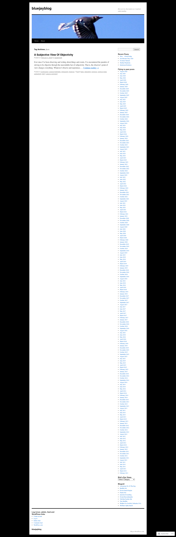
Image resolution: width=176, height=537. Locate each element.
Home (36, 41)
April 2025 (123, 106)
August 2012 (123, 434)
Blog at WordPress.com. (137, 531)
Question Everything (126, 495)
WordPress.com (38, 525)
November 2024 (124, 117)
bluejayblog (41, 8)
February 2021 (124, 214)
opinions (94, 72)
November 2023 (124, 143)
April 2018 (123, 287)
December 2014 (124, 374)
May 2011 (123, 466)
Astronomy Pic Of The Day (128, 486)
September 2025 (124, 95)
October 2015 (124, 352)
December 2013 (124, 400)
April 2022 (123, 184)
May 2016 (123, 337)
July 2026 (122, 73)
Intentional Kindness (126, 65)
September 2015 (124, 354)
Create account (38, 516)
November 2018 (124, 272)
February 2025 (124, 110)
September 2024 (124, 121)
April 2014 (123, 391)
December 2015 (124, 348)
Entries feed (37, 521)
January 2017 (124, 320)
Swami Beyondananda (126, 497)
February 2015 (124, 369)
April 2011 (123, 469)
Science (71, 72)
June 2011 (123, 464)
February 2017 (124, 317)
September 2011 (124, 458)
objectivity (87, 72)
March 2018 (123, 289)
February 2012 (124, 447)
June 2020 (123, 231)
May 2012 (123, 441)
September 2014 (124, 380)
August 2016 (123, 330)
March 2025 (123, 108)
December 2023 (124, 140)
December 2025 (124, 89)
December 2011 (124, 451)
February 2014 (124, 395)
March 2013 (123, 419)
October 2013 (124, 404)
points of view (102, 72)
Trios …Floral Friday (126, 56)
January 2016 (124, 346)
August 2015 (123, 356)
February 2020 (124, 240)
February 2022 (124, 188)
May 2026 (123, 78)
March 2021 (123, 212)
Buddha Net (123, 488)
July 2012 (122, 436)
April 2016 (123, 339)
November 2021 (124, 194)
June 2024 (123, 127)
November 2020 (124, 220)
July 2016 (122, 333)
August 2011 (123, 460)
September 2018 (124, 276)
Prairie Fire (123, 492)
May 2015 (123, 363)
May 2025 (123, 104)
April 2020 (123, 235)
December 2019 (124, 244)
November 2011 (124, 453)
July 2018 (122, 281)
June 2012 (123, 438)
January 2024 (124, 138)
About (43, 41)
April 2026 (123, 80)
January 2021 (124, 216)
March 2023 (123, 160)
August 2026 (123, 71)
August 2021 (123, 201)
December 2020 (124, 218)
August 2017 (123, 305)
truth (43, 74)
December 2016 (124, 322)
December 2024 (124, 115)
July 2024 (122, 125)
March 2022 (123, 186)
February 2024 (124, 136)
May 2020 (123, 233)
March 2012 (123, 445)
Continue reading (91, 67)
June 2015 (123, 361)
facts (82, 72)
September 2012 (124, 432)
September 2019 (124, 251)
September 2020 (124, 225)
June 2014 (123, 387)
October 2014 (124, 378)
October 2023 (124, 145)
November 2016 (124, 324)
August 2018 (123, 279)
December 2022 (124, 166)
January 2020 (124, 242)
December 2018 (124, 270)
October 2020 (124, 222)
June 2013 (123, 412)
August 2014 (123, 382)
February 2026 (124, 84)
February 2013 (124, 421)
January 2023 (124, 164)
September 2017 (124, 302)
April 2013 (123, 417)
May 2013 (123, 415)
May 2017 (123, 311)
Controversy (44, 72)
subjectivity (37, 74)
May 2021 (123, 207)
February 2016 (124, 343)
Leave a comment (51, 74)
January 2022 (124, 190)
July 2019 (122, 255)
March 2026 (123, 82)
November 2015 (124, 350)
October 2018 (124, 274)
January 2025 (124, 112)
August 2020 (123, 227)
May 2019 (123, 259)
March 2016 (123, 341)
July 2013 (122, 410)
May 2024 (123, 130)
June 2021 (123, 205)
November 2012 (124, 428)
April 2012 (123, 443)
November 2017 (124, 298)
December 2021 (124, 192)
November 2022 (124, 168)
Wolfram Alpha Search (126, 505)
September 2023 (124, 147)
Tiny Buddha (123, 501)
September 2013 (124, 406)
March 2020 (123, 238)
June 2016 (123, 335)
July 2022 (122, 177)
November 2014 (124, 376)
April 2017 (123, 313)
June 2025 (123, 102)
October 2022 (124, 171)
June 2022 (123, 179)
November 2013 (124, 402)
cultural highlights (55, 72)
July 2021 (122, 203)
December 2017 (124, 296)
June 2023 (123, 153)
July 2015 (122, 358)
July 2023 (122, 151)
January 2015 (124, 371)
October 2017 (124, 300)
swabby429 (58, 58)
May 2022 (123, 181)
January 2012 (124, 449)
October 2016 (124, 326)
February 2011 (124, 473)
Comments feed (38, 523)
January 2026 (124, 86)
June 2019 (123, 257)
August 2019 (123, 253)
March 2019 (123, 263)
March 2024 (123, 134)
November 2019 (124, 246)
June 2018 (123, 283)
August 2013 (123, 408)
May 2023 (123, 156)
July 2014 (122, 384)
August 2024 (123, 123)
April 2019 (123, 261)
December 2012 (124, 425)
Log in (35, 518)
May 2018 (123, 285)
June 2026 (123, 76)
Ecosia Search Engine (126, 490)
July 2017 (122, 307)
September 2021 (124, 199)
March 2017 (123, 315)
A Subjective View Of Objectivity (53, 54)
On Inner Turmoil (125, 61)
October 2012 (124, 430)
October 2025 (124, 93)
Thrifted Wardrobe (125, 63)
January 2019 (124, 268)
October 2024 (124, 119)
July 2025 (122, 99)
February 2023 (124, 162)
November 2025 (124, 91)
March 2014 (123, 393)
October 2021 (124, 197)
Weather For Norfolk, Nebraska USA (130, 503)
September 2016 (124, 328)
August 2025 (123, 97)
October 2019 (124, 248)
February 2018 (124, 292)
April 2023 (123, 158)
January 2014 (124, 397)
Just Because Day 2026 (126, 58)
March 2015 (123, 367)
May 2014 (123, 389)
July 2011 (122, 462)
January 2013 (124, 423)
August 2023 (123, 149)
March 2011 (123, 471)
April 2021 (123, 210)
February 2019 (124, 266)
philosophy (64, 72)
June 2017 (123, 309)
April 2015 (123, 365)
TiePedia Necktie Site (126, 499)
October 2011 (124, 456)
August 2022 (123, 175)
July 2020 (122, 229)
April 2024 (123, 132)
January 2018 (124, 294)
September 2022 (124, 173)
